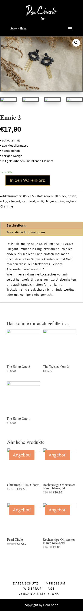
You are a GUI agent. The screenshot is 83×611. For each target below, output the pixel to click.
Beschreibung (16, 225)
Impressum (55, 583)
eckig (3, 201)
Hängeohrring (54, 201)
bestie (72, 196)
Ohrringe (6, 206)
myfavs (71, 201)
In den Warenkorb (27, 180)
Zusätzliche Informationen (26, 232)
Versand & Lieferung (39, 594)
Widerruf (32, 588)
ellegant (14, 201)
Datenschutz (26, 583)
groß (40, 201)
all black (60, 196)
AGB (51, 588)
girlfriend (28, 201)
